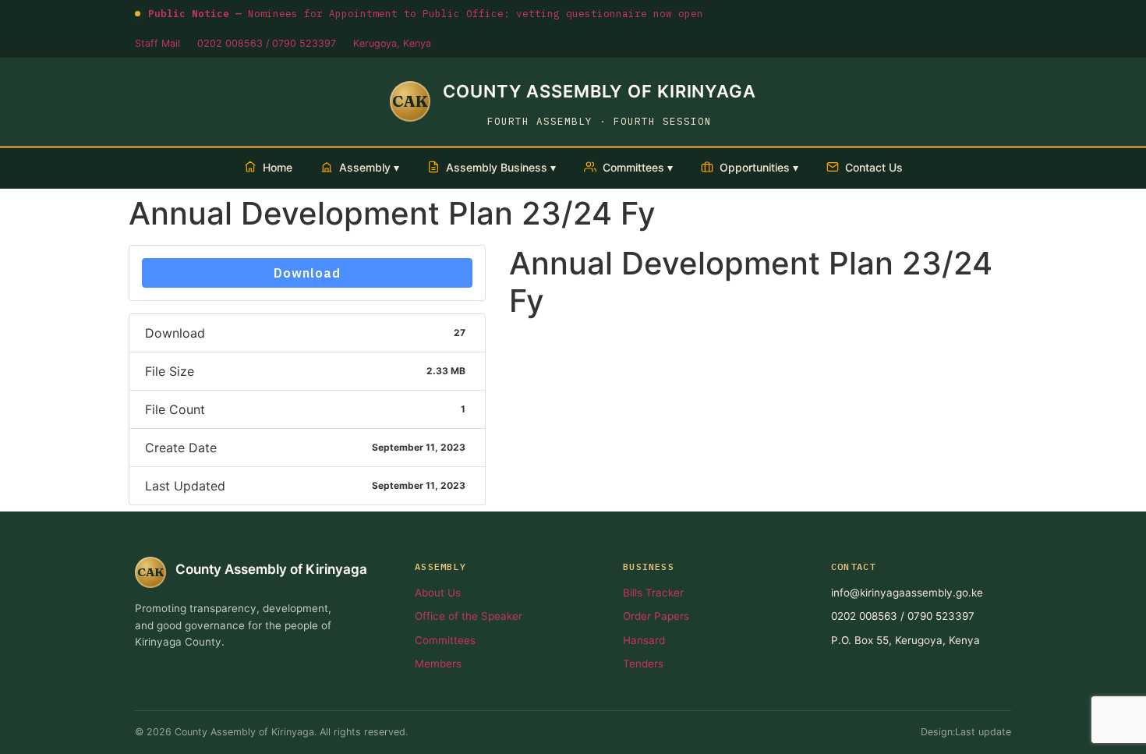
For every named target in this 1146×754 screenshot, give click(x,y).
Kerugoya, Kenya (392, 43)
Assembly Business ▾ (501, 167)
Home (277, 167)
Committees (445, 640)
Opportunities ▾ (759, 167)
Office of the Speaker (468, 616)
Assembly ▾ (369, 167)
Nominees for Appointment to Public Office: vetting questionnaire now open (425, 13)
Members (438, 663)
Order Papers (656, 616)
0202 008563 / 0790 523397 (266, 43)
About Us (438, 592)
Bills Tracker (653, 592)
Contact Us (874, 167)
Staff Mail (157, 43)
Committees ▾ (638, 167)
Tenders (643, 663)
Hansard (644, 640)
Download (307, 273)
